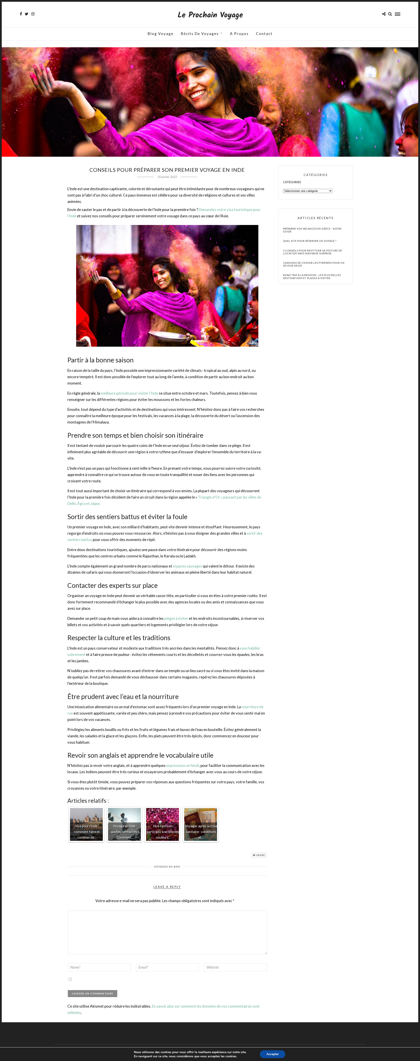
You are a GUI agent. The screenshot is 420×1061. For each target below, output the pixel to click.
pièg (167, 618)
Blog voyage (160, 33)
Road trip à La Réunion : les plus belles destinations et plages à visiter (312, 276)
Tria (201, 497)
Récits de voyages (200, 33)
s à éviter (180, 618)
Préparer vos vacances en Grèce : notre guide (312, 230)
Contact (264, 33)
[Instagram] (33, 14)
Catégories (292, 182)
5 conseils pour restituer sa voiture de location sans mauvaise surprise (312, 252)
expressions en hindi (182, 765)
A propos (239, 33)
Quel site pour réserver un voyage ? (309, 240)
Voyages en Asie (167, 866)
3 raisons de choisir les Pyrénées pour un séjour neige (314, 264)
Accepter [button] (272, 1054)
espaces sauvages (187, 566)
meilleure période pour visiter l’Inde (129, 393)
